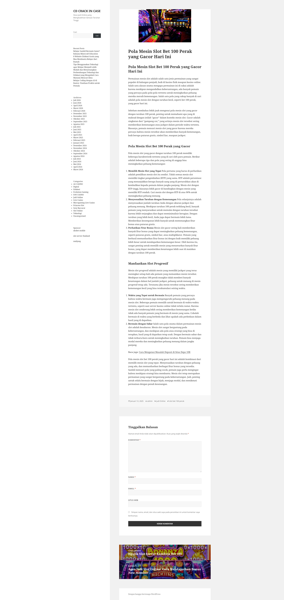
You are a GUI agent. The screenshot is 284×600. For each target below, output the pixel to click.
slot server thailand (81, 236)
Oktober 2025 (79, 119)
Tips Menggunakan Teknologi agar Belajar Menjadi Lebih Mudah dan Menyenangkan (85, 67)
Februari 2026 (79, 111)
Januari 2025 (78, 143)
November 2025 (80, 116)
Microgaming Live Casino (84, 202)
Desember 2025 (80, 113)
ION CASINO (78, 194)
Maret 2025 (78, 137)
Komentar (134, 440)
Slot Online (78, 210)
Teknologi (77, 213)
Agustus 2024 (78, 156)
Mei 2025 (77, 132)
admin (150, 401)
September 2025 (80, 121)
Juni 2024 (77, 161)
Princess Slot (78, 205)
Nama (132, 477)
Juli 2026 (77, 100)
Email (132, 488)
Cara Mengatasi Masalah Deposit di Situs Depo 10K (164, 352)
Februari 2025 (79, 140)
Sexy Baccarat (79, 208)
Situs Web (133, 500)
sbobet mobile (79, 230)
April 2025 (77, 135)
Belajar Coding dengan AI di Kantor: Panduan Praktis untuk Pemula (86, 83)
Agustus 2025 (78, 124)
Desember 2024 (80, 145)
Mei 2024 (77, 164)
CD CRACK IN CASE (87, 11)
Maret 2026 (78, 108)
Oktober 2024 (79, 151)
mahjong (77, 241)
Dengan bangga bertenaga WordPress (144, 594)
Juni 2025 (77, 129)
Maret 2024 (78, 169)
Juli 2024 (77, 159)
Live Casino (78, 200)
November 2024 (80, 148)
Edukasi (76, 189)
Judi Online (78, 197)
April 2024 (77, 167)
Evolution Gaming (80, 192)
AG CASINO (78, 184)
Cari (75, 32)
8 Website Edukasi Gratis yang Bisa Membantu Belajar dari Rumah (86, 59)
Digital (76, 186)
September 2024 (80, 153)
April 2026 (77, 105)
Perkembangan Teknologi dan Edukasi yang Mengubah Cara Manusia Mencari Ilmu (86, 75)
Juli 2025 (77, 127)
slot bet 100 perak (176, 401)
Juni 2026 (77, 103)
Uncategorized (79, 216)
